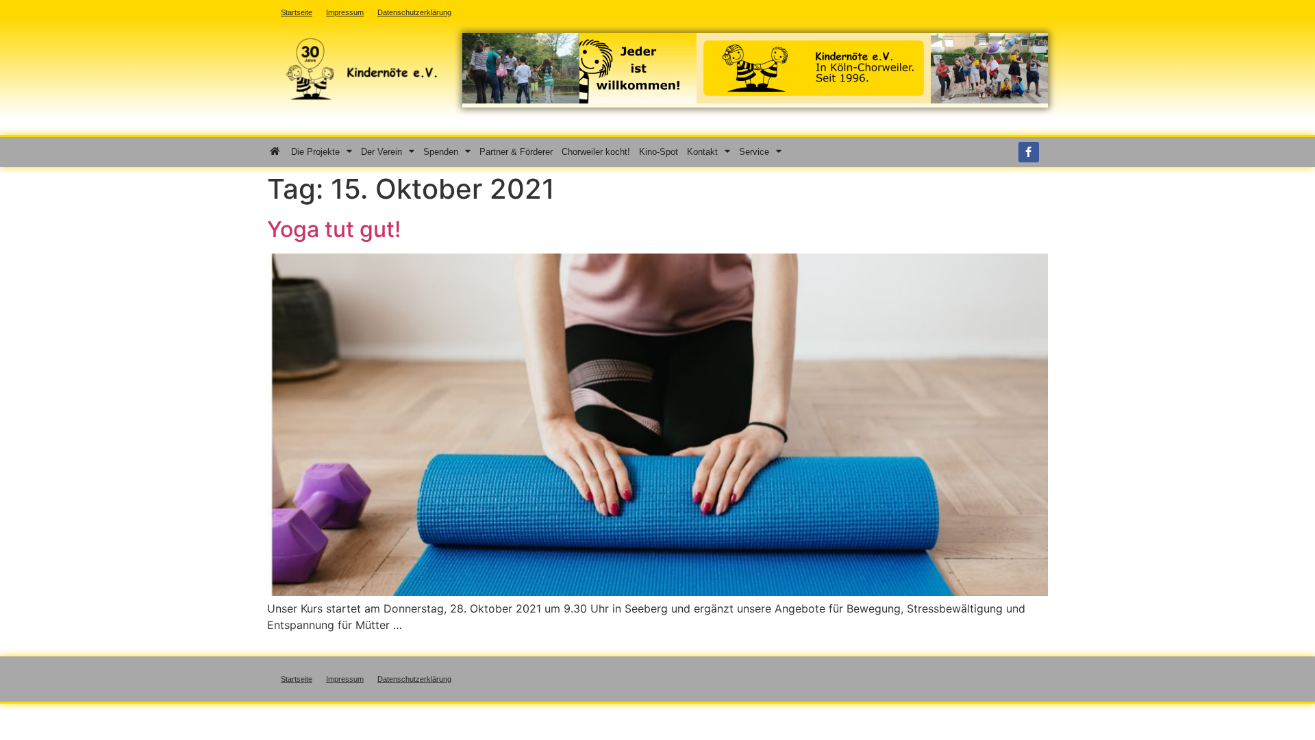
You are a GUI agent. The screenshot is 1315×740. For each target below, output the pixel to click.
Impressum (345, 679)
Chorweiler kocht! (596, 152)
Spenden (440, 152)
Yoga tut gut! (334, 229)
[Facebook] (1028, 152)
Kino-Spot (658, 152)
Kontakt (702, 152)
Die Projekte (315, 152)
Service (754, 152)
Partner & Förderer (516, 152)
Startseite (296, 679)
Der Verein (381, 152)
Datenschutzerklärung (414, 679)
